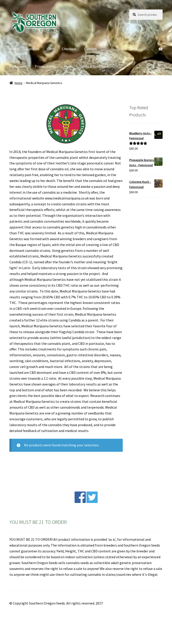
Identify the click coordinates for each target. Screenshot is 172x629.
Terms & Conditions (94, 66)
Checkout (69, 49)
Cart (50, 49)
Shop (67, 66)
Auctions (32, 49)
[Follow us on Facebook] (80, 501)
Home (14, 49)
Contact (90, 49)
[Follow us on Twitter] (92, 501)
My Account (18, 66)
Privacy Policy (45, 66)
